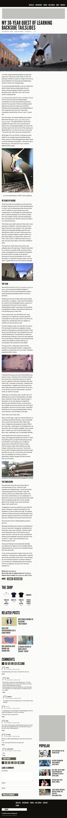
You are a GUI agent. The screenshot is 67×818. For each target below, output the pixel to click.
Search (3, 809)
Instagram (20, 575)
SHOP (57, 5)
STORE (17, 805)
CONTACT (62, 5)
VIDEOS (45, 5)
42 (34, 31)
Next (20, 663)
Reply (3, 674)
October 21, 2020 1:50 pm (13, 708)
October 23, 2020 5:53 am (14, 698)
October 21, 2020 (7, 31)
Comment (5, 770)
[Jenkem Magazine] (14, 3)
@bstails (13, 375)
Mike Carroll (25, 119)
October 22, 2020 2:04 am (13, 679)
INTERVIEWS (38, 5)
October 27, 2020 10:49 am (14, 750)
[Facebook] (50, 2)
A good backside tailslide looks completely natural (17, 97)
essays (10, 579)
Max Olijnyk (19, 31)
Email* (3, 788)
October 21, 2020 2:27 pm (13, 722)
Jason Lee (18, 119)
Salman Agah (6, 121)
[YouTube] (59, 2)
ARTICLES (31, 5)
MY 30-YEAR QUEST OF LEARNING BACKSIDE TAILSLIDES (27, 25)
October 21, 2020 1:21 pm (13, 669)
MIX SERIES (52, 5)
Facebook (28, 573)
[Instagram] (55, 2)
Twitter (29, 575)
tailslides (18, 579)
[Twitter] (52, 2)
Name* (4, 783)
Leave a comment (8, 767)
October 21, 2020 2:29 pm (13, 736)
